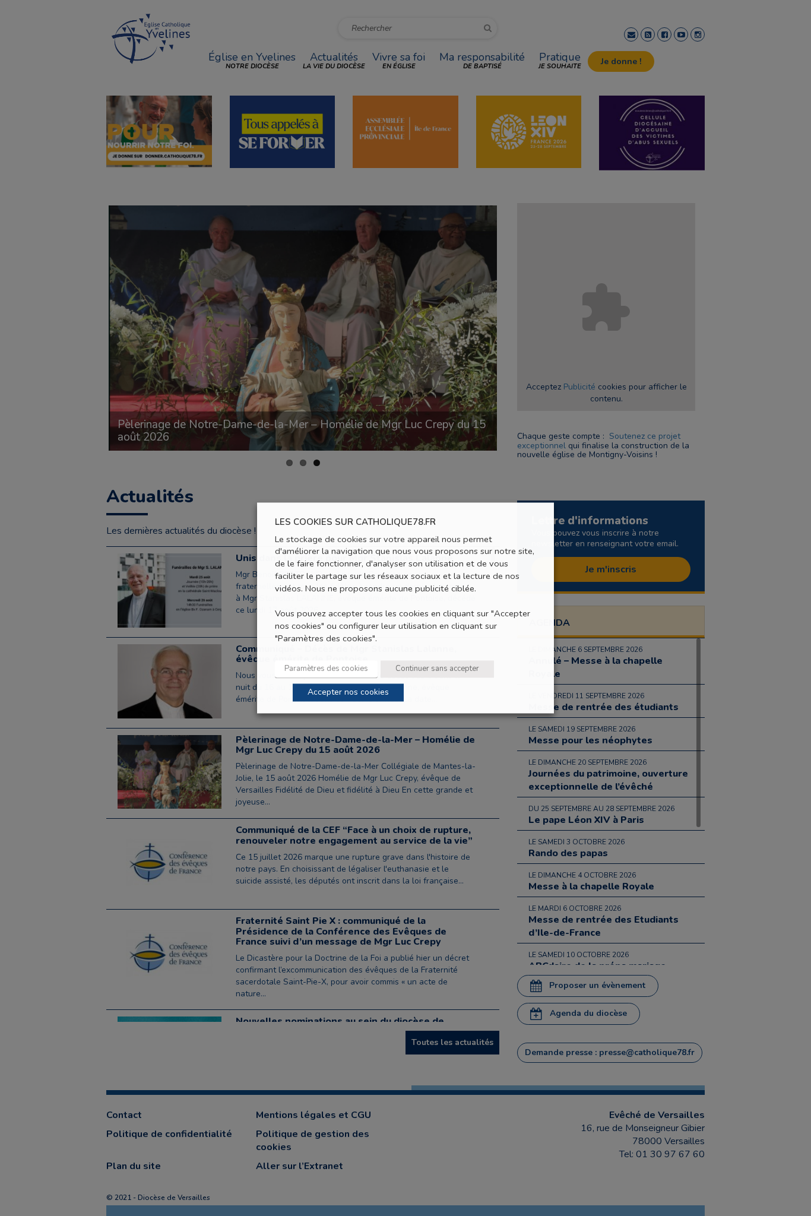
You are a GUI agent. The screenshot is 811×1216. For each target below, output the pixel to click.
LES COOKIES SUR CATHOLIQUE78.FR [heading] (355, 522)
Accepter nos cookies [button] (348, 692)
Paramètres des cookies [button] (326, 669)
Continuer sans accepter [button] (437, 669)
